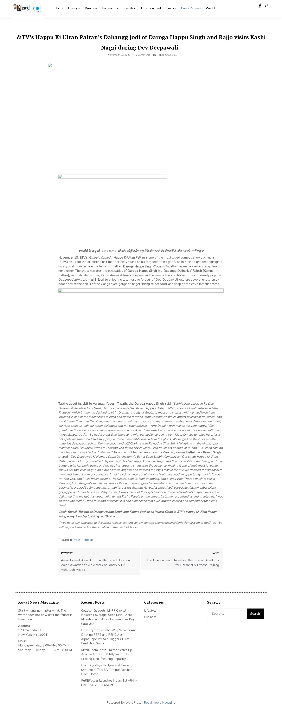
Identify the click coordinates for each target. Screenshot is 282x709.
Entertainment (151, 8)
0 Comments (142, 55)
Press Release (191, 8)
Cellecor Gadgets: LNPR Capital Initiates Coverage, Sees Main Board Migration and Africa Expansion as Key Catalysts (108, 617)
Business (91, 8)
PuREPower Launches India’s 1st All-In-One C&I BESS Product (109, 682)
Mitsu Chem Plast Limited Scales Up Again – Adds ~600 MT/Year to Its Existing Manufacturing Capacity (106, 654)
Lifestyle (74, 8)
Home (59, 8)
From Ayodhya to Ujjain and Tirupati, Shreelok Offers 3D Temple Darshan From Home (106, 669)
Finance (171, 8)
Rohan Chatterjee (167, 55)
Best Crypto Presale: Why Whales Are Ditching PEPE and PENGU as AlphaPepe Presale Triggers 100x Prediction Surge (108, 636)
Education (129, 8)
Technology (110, 8)
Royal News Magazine (159, 703)
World (210, 8)
